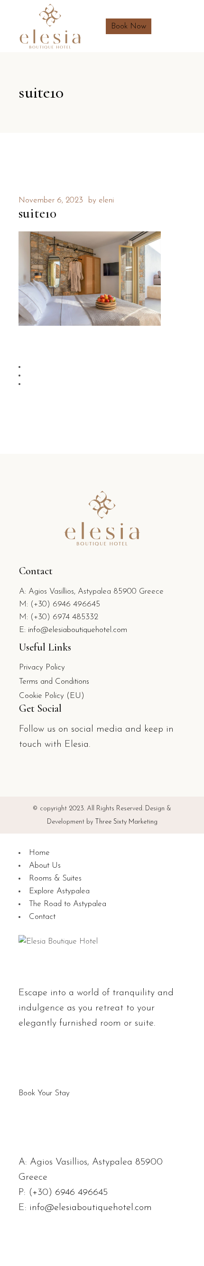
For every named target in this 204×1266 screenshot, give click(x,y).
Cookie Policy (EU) (51, 696)
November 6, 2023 (51, 200)
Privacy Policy (42, 667)
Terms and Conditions (54, 682)
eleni (106, 200)
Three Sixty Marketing (126, 822)
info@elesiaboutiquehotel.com (77, 630)
